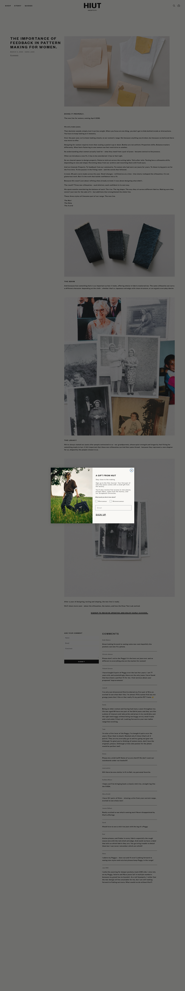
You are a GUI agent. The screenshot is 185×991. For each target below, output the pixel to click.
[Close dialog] (131, 470)
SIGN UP (101, 515)
